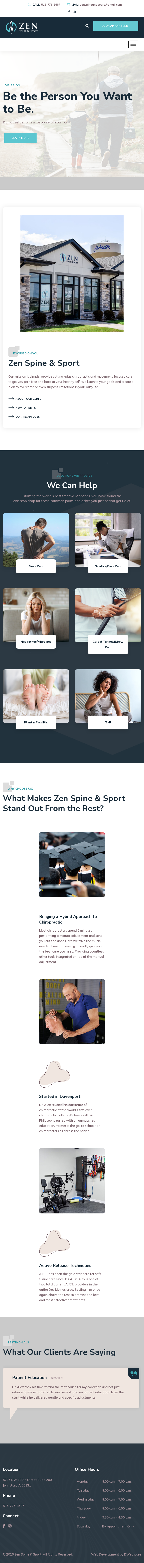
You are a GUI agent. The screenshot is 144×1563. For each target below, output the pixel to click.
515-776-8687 (50, 4)
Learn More (20, 169)
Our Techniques (28, 417)
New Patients (26, 408)
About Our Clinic (28, 399)
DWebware (132, 1554)
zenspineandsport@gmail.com (101, 4)
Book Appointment (116, 26)
